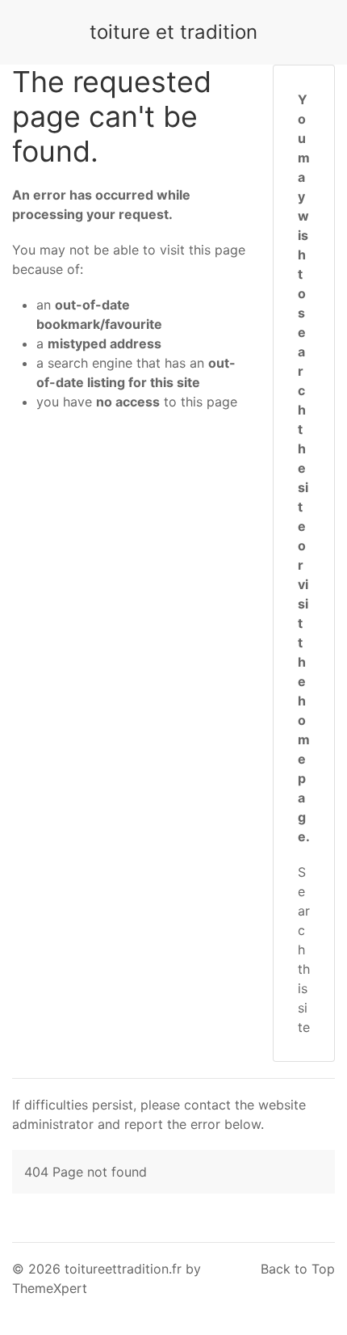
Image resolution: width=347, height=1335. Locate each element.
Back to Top (298, 1269)
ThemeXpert (49, 1288)
